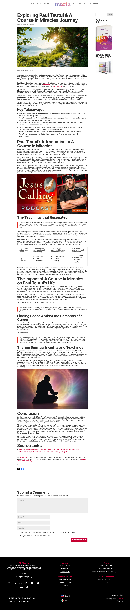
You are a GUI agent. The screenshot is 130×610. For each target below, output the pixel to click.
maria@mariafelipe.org (24, 577)
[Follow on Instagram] (26, 583)
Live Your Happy (106, 565)
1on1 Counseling (65, 579)
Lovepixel (120, 598)
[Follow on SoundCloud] (21, 587)
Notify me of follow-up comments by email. (35, 536)
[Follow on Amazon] (20, 583)
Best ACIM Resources (106, 579)
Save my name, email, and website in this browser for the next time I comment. (47, 532)
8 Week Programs (65, 582)
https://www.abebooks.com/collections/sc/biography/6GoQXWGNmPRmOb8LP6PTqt (50, 449)
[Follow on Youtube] (32, 583)
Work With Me (79, 4)
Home (32, 4)
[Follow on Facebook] (9, 583)
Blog (106, 582)
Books (47, 4)
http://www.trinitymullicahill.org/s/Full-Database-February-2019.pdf (43, 452)
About (39, 4)
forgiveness (57, 86)
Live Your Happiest (106, 569)
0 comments (30, 24)
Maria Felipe (22, 24)
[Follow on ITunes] (26, 587)
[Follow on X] (15, 583)
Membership (95, 4)
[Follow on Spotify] (38, 583)
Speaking (65, 586)
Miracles (46, 85)
